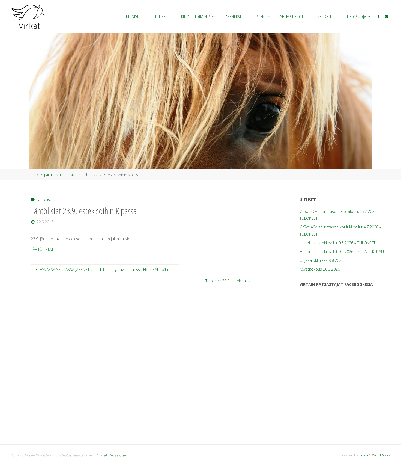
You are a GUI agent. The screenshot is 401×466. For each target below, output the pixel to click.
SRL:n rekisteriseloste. (110, 455)
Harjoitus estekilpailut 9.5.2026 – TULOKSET (337, 242)
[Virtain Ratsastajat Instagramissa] (386, 16)
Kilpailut (47, 175)
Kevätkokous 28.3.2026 (320, 269)
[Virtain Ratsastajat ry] (28, 16)
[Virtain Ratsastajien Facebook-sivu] (378, 16)
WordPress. (381, 455)
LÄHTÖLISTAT (42, 249)
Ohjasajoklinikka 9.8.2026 (321, 260)
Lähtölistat (68, 175)
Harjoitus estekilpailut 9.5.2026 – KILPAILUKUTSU (342, 251)
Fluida (363, 455)
